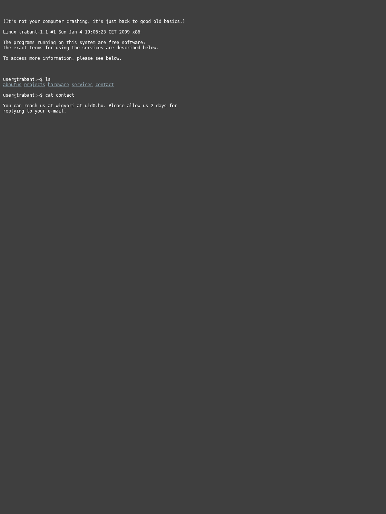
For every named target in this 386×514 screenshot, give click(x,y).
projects (34, 84)
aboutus (12, 84)
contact (104, 84)
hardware (58, 84)
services (82, 84)
